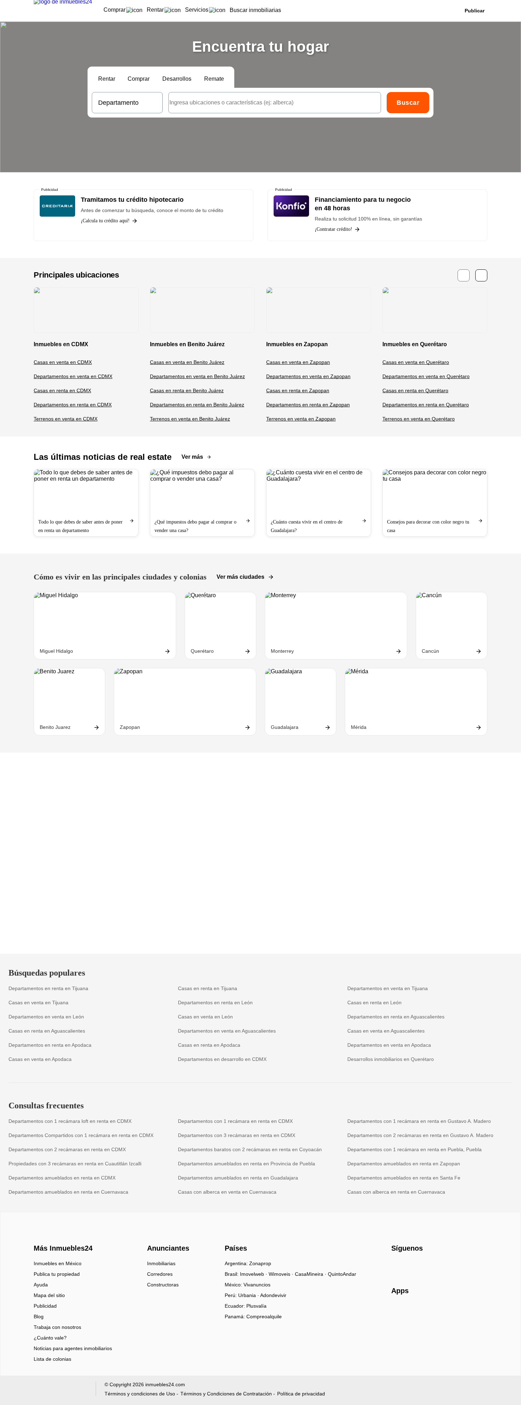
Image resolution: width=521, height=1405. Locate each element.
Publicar (474, 10)
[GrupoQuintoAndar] (60, 1390)
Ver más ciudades (240, 577)
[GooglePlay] (462, 1311)
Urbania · (249, 1295)
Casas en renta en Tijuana (207, 988)
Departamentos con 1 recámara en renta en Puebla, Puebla (414, 1149)
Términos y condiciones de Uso (140, 1394)
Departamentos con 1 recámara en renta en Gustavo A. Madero (419, 1121)
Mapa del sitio (49, 1295)
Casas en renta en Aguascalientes (47, 1031)
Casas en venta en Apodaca (40, 1059)
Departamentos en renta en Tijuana (48, 988)
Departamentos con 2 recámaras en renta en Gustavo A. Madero (420, 1135)
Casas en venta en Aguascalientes (386, 1031)
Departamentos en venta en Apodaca (389, 1045)
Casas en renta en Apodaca (209, 1045)
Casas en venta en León (205, 1017)
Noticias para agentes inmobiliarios (73, 1348)
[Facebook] (397, 1266)
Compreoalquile (264, 1316)
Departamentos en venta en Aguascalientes (227, 1031)
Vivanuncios (256, 1284)
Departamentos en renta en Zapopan (308, 404)
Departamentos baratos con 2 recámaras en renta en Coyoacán (250, 1149)
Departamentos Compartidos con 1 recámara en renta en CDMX (81, 1135)
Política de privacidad (301, 1394)
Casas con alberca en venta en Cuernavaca (227, 1192)
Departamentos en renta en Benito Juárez (197, 404)
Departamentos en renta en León (215, 1002)
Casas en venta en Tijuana (38, 1002)
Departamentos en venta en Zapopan (308, 376)
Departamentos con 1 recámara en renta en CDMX (235, 1121)
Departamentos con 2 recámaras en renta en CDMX (67, 1149)
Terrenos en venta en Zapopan (301, 419)
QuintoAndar (342, 1274)
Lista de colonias (52, 1359)
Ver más (192, 457)
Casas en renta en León (374, 1002)
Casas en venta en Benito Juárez (187, 362)
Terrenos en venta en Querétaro (418, 419)
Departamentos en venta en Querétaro (426, 376)
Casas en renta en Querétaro (415, 390)
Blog (39, 1316)
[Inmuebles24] (62, 1236)
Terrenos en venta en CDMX (65, 419)
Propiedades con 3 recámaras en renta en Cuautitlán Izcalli (75, 1163)
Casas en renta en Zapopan (297, 390)
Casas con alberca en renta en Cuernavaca (396, 1192)
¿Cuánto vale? (50, 1338)
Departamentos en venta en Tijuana (387, 988)
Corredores (160, 1274)
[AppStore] (414, 1311)
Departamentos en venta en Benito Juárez (197, 376)
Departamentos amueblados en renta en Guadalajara (238, 1178)
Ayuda (41, 1284)
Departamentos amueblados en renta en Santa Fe (403, 1178)
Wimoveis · (282, 1274)
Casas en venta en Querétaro (415, 362)
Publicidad (45, 1306)
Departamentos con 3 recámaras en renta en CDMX (236, 1135)
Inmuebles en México (58, 1263)
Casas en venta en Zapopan (298, 362)
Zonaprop (260, 1263)
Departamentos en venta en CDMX (73, 376)
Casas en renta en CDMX (62, 390)
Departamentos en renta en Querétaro (425, 404)
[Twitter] (432, 1266)
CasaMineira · (311, 1274)
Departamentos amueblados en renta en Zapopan (403, 1163)
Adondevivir (273, 1295)
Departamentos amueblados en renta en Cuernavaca (68, 1192)
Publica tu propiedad (57, 1274)
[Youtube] (420, 1266)
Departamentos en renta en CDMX (73, 404)
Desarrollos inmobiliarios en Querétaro (390, 1059)
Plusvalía (256, 1306)
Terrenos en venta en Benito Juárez (190, 419)
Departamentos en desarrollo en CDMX (222, 1059)
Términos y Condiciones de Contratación (226, 1394)
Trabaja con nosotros (57, 1327)
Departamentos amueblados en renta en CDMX (62, 1178)
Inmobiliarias (161, 1263)
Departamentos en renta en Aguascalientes (395, 1017)
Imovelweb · (254, 1274)
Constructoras (163, 1284)
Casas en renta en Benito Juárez (187, 390)
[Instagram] (409, 1266)
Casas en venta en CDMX (63, 362)
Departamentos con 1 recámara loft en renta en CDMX (70, 1121)
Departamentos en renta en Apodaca (50, 1045)
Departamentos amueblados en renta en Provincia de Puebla (246, 1163)
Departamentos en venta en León (46, 1017)
